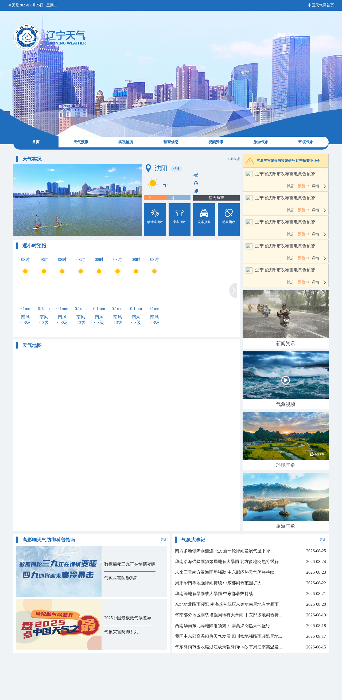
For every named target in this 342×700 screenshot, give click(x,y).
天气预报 (80, 142)
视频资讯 (215, 142)
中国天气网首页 (321, 5)
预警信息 (171, 142)
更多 (164, 540)
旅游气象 (261, 142)
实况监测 (125, 142)
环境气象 (305, 142)
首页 (36, 142)
